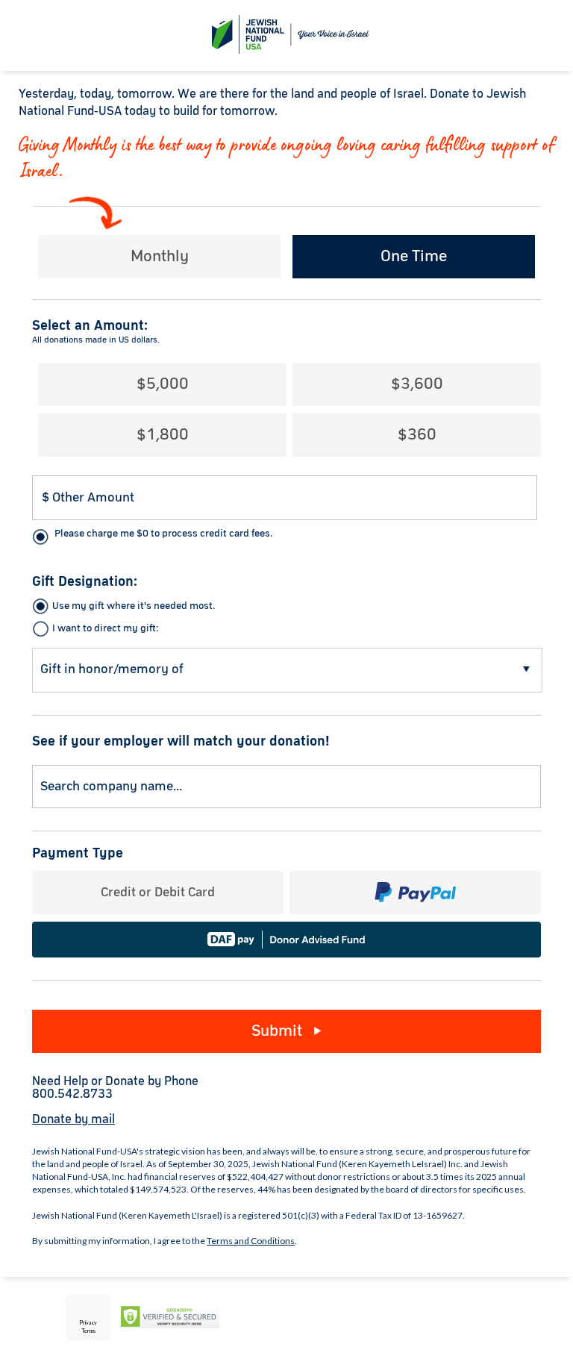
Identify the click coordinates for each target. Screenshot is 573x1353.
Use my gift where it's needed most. (133, 606)
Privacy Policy (264, 1317)
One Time (414, 257)
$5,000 (163, 384)
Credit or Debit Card (158, 892)
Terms (88, 1331)
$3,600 (417, 384)
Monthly (160, 257)
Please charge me (163, 533)
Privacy (88, 1322)
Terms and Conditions (251, 1240)
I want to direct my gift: (105, 628)
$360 (417, 435)
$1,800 (163, 435)
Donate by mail (73, 1119)
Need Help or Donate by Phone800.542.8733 (115, 1088)
